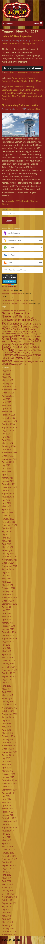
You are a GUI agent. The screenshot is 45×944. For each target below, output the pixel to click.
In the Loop (8, 23)
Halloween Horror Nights (13, 331)
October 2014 (8, 786)
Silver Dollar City (34, 347)
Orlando (25, 201)
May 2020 (6, 578)
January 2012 (8, 890)
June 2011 (6, 912)
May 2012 (6, 878)
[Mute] (33, 68)
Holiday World (8, 333)
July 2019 (6, 610)
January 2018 (8, 663)
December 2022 (9, 484)
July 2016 (6, 720)
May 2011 (6, 915)
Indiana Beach (7, 336)
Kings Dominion (13, 338)
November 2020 (9, 559)
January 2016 (8, 739)
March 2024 (7, 443)
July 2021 (6, 534)
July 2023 (6, 465)
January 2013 (8, 852)
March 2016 (7, 733)
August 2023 (8, 462)
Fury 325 (21, 329)
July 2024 (6, 433)
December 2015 (9, 742)
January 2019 (8, 629)
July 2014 (6, 796)
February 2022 (8, 515)
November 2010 (9, 934)
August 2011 (8, 906)
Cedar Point (28, 90)
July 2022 (6, 500)
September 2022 (9, 493)
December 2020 (9, 556)
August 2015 (8, 755)
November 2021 (9, 525)
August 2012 (8, 868)
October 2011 (8, 900)
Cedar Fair (17, 90)
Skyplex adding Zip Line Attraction (20, 105)
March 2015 (7, 771)
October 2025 (8, 392)
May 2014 (6, 802)
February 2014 (8, 811)
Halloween (31, 329)
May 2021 (6, 540)
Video (40, 361)
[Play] (5, 68)
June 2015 (6, 761)
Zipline (5, 204)
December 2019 (9, 594)
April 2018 (6, 654)
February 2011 (8, 925)
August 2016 (8, 717)
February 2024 (8, 446)
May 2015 (6, 764)
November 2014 (9, 783)
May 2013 (6, 840)
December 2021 (9, 522)
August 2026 (8, 370)
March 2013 (7, 846)
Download (35, 72)
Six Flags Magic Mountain (29, 353)
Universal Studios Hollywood (25, 361)
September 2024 (9, 427)
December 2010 (9, 931)
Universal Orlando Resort (21, 359)
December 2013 (9, 818)
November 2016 (9, 708)
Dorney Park (37, 327)
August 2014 (8, 793)
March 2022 (7, 512)
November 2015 (9, 745)
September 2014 (9, 789)
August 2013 (8, 830)
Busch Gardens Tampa (18, 311)
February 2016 (8, 736)
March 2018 (7, 657)
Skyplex (33, 201)
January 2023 (8, 481)
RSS (32, 81)
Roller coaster (17, 344)
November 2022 (9, 487)
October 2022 (8, 490)
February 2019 (8, 626)
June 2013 (6, 837)
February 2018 (8, 660)
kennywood (18, 335)
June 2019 (6, 613)
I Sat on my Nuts (7, 290)
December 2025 (9, 386)
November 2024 (9, 421)
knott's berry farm (13, 341)
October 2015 (8, 748)
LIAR (3, 297)
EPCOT (5, 329)
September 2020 (9, 566)
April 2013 (6, 843)
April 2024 (6, 440)
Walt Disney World (14, 364)
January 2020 (8, 591)
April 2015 (6, 767)
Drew (31, 109)
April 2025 (6, 408)
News (38, 109)
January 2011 (8, 928)
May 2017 (6, 689)
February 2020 (8, 588)
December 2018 (9, 632)
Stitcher (24, 81)
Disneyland (27, 323)
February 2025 (8, 414)
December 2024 (9, 418)
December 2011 (9, 893)
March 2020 (7, 585)
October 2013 (8, 824)
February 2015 (8, 774)
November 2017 (9, 670)
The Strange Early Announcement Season (16, 303)
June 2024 (6, 437)
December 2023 (9, 449)
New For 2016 (7, 344)
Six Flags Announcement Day (12, 293)
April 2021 (6, 544)
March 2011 (7, 922)
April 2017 (6, 692)
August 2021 (8, 531)
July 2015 (6, 758)
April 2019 (6, 619)
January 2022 (8, 518)
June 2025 (6, 402)
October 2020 (8, 563)
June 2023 (6, 468)
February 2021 (8, 550)
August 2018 (8, 641)
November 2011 (9, 896)
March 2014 (7, 808)
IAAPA (30, 333)
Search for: (6, 209)
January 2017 (8, 701)
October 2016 (8, 711)
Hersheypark (31, 331)
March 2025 (7, 411)
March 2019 (7, 622)
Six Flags (9, 349)
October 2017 (8, 673)
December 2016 (9, 704)
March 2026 (7, 380)
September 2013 (9, 827)
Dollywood (25, 93)
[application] (22, 68)
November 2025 (9, 389)
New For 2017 (18, 96)
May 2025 (6, 405)
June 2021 (6, 537)
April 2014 (6, 805)
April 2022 (6, 509)
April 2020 (6, 581)
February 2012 (8, 887)
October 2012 (8, 862)
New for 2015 (33, 341)
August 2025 (8, 396)
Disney (15, 323)
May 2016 (6, 726)
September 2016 (9, 714)
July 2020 (6, 572)
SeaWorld (28, 343)
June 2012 (6, 874)
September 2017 (9, 676)
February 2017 (8, 698)
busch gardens (19, 310)
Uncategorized (28, 43)
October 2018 (8, 635)
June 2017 (6, 685)
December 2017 (9, 667)
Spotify (15, 81)
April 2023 (6, 474)
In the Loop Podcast (11, 43)
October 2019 (8, 600)
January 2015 (8, 777)
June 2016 (6, 723)
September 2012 (9, 865)
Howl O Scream (21, 334)
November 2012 (9, 859)
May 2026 (6, 377)
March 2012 (7, 884)
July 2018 (6, 644)
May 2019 (6, 616)
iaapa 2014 (38, 334)
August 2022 (8, 496)
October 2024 (8, 424)
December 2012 (9, 856)
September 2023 (9, 459)
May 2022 (6, 506)
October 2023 (8, 455)
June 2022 (6, 503)
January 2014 (8, 815)
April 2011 (6, 919)
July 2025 (6, 399)
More (38, 81)
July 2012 (6, 871)
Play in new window (19, 72)
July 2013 (6, 833)
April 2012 (6, 881)
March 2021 (7, 547)
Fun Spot (13, 329)
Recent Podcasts (9, 286)
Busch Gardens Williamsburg (21, 86)
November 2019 (9, 597)
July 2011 (6, 909)
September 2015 (9, 752)
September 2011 (9, 903)
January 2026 (8, 383)
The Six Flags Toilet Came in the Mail (14, 300)
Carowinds (7, 90)
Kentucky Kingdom (33, 336)
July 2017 (6, 682)
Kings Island (32, 338)
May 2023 (6, 471)
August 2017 (8, 679)
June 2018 (6, 648)
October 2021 (8, 528)
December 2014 (9, 780)
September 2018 (9, 638)
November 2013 (9, 821)
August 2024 (8, 430)
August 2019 (8, 607)
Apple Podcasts (19, 78)
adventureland (7, 310)
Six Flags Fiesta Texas (24, 350)
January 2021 (8, 553)
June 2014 (6, 799)
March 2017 (7, 695)
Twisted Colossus (25, 355)
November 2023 (9, 452)
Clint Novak (36, 40)
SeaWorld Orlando (14, 346)
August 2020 (8, 569)
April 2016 (6, 730)
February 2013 (8, 849)
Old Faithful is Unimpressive (17, 36)
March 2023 (7, 477)
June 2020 (6, 575)
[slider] (38, 68)
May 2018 (6, 651)
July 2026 (6, 374)
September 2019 (9, 603)
